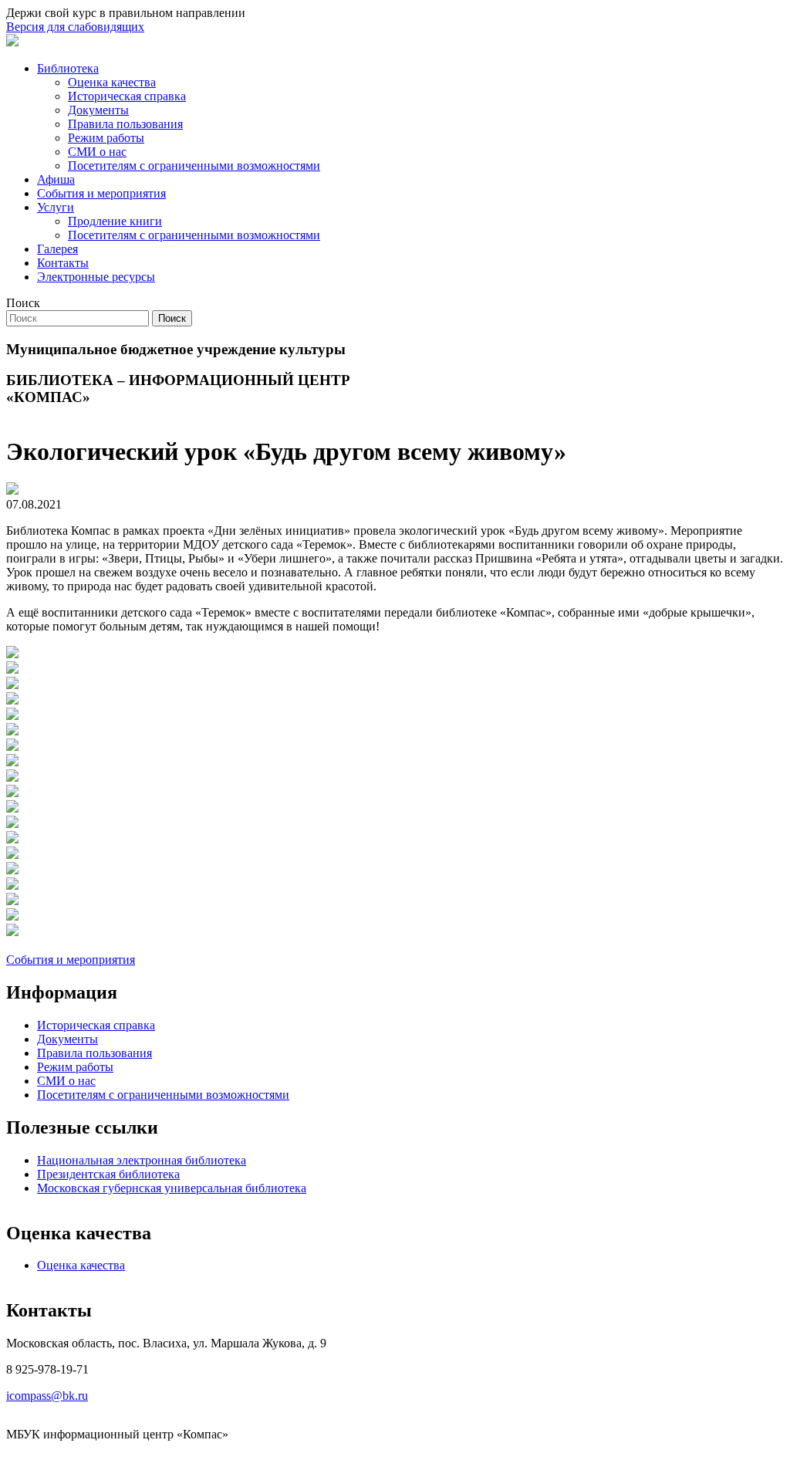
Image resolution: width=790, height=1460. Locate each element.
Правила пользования (125, 123)
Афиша (56, 179)
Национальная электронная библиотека (141, 1160)
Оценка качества (112, 82)
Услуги (55, 207)
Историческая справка (127, 96)
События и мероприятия (101, 193)
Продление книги (115, 221)
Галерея (57, 248)
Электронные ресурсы (96, 276)
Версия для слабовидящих (75, 26)
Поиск (23, 302)
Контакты (63, 262)
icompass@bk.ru (47, 1395)
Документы (98, 110)
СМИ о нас (97, 151)
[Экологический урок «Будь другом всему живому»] (12, 654)
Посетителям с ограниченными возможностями (194, 165)
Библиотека (68, 68)
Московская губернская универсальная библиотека (171, 1188)
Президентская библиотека (108, 1174)
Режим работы (106, 137)
